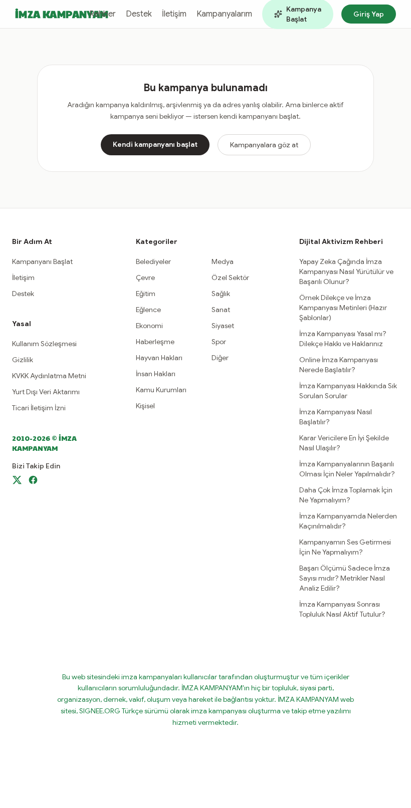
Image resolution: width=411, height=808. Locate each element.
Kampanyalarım (224, 14)
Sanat (221, 309)
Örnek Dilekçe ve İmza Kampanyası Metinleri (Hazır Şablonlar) (343, 307)
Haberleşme (155, 341)
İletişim (174, 14)
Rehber (102, 14)
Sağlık (221, 293)
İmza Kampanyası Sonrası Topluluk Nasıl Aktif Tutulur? (342, 609)
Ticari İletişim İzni (39, 407)
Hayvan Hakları (159, 357)
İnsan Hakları (155, 373)
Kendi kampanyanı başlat (155, 144)
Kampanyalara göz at (264, 144)
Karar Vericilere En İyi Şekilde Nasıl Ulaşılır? (344, 442)
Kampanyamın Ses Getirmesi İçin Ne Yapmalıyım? (345, 547)
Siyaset (223, 325)
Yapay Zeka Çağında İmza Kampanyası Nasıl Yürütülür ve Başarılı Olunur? (346, 271)
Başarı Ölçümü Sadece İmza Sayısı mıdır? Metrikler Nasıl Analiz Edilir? (344, 578)
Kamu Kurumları (161, 389)
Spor (219, 341)
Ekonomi (149, 325)
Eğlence (148, 309)
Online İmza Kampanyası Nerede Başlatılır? (338, 364)
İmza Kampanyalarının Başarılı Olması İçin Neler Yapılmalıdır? (347, 468)
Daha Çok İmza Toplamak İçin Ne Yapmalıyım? (345, 494)
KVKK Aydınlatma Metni (49, 375)
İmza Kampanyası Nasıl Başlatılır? (335, 416)
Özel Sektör (230, 277)
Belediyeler (153, 261)
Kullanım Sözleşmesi (44, 343)
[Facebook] (33, 480)
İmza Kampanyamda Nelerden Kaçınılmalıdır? (348, 520)
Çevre (145, 277)
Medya (223, 261)
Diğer (220, 357)
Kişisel (145, 405)
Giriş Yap (368, 14)
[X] (17, 480)
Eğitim (145, 293)
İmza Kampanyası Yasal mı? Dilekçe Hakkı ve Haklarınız (342, 338)
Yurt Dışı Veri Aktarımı (46, 391)
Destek (139, 14)
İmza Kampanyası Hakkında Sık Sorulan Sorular (348, 390)
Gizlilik (22, 359)
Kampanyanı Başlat (42, 261)
